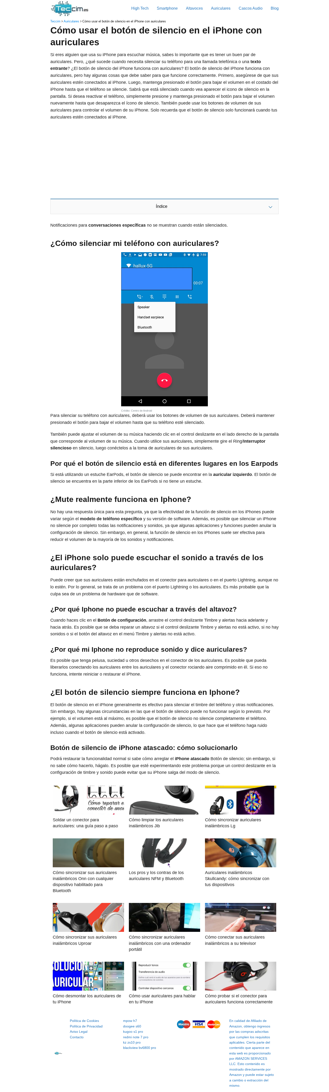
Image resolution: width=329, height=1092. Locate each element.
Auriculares (220, 8)
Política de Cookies (84, 1021)
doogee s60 (132, 1026)
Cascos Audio (251, 8)
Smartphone (167, 8)
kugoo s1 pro (133, 1031)
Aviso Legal (78, 1031)
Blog (275, 8)
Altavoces (194, 8)
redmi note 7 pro (135, 1037)
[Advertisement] (164, 159)
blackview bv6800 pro (139, 1048)
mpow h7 (130, 1021)
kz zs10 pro (132, 1042)
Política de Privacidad (86, 1026)
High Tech (140, 8)
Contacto (77, 1037)
